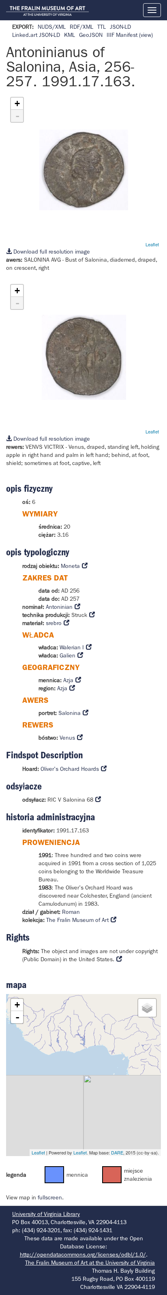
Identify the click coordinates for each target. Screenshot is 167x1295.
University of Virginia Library (46, 1214)
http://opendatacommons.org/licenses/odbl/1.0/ (83, 1254)
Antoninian (59, 606)
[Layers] (147, 1008)
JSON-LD (120, 26)
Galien (67, 655)
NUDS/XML (52, 26)
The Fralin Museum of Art (77, 920)
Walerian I (72, 647)
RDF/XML (81, 26)
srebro (54, 623)
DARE (117, 1152)
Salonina (69, 713)
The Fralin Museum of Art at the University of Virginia (90, 1262)
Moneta (70, 566)
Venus (67, 737)
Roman (71, 911)
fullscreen (50, 1197)
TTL (101, 26)
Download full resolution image (51, 251)
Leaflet (152, 244)
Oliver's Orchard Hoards (70, 768)
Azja (68, 680)
